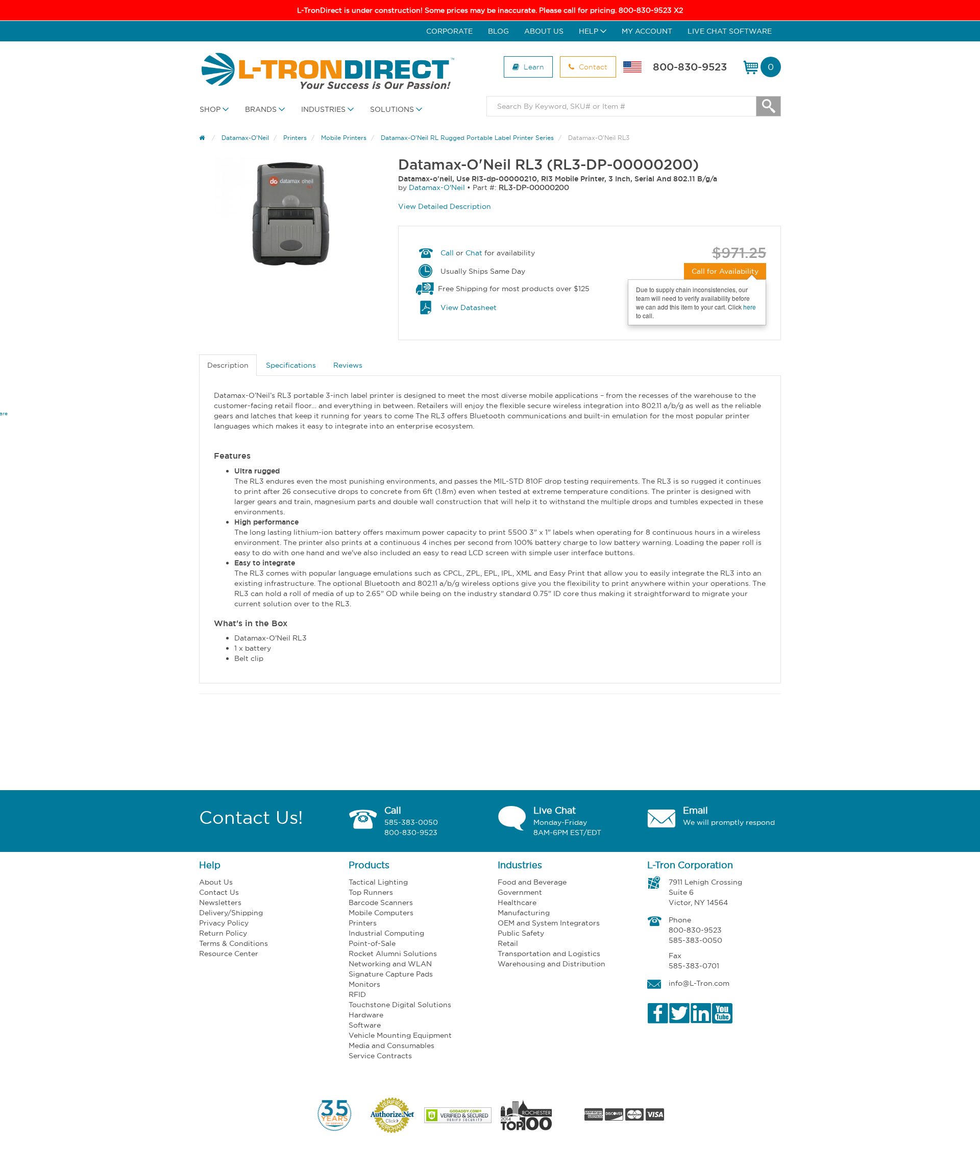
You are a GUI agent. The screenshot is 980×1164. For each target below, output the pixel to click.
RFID (357, 994)
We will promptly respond (729, 822)
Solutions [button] (393, 109)
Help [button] (589, 31)
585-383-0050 (411, 822)
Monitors (364, 984)
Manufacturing (524, 912)
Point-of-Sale (372, 943)
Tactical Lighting (378, 882)
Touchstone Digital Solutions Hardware (400, 1009)
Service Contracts (380, 1055)
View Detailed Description (444, 206)
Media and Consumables (391, 1045)
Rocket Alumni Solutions (393, 953)
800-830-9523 (690, 67)
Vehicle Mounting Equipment (400, 1035)
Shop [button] (211, 109)
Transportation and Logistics (549, 953)
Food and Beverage (532, 882)
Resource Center (228, 953)
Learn (533, 66)
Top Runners (371, 892)
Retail (508, 943)
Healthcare (517, 902)
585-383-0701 (694, 965)
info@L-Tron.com (699, 983)
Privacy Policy (224, 923)
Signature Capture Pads (391, 974)
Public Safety (521, 933)
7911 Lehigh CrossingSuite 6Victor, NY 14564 (705, 892)
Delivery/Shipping (231, 912)
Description (228, 365)
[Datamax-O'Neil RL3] (291, 213)
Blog (498, 31)
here (749, 306)
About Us (544, 31)
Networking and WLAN (390, 963)
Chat (473, 252)
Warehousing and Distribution (551, 963)
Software (365, 1025)
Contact (592, 66)
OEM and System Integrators (549, 923)
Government (520, 892)
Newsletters (220, 902)
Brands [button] (262, 109)
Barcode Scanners (381, 902)
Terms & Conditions (233, 943)
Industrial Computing (386, 933)
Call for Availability (725, 271)
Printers (363, 923)
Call (447, 252)
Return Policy (223, 933)
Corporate (449, 31)
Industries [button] (324, 109)
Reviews (347, 365)
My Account (647, 31)
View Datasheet (468, 307)
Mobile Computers (381, 912)
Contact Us (219, 892)
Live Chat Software (730, 31)
